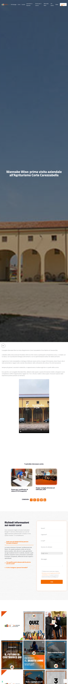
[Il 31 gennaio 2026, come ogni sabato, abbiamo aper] (56, 625)
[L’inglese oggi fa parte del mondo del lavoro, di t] (12, 625)
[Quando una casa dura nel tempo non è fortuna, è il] (34, 625)
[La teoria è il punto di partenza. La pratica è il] (34, 655)
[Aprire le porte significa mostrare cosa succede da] (12, 655)
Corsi (19, 4)
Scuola (23, 4)
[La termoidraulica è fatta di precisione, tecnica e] (56, 655)
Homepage (13, 4)
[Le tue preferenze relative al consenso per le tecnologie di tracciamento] (2, 681)
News (57, 4)
